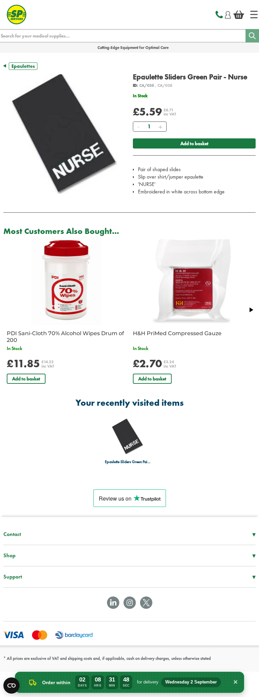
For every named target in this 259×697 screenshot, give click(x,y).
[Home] (254, 14)
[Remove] (138, 126)
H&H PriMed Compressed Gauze (177, 333)
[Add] (160, 126)
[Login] (228, 14)
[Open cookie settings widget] (11, 685)
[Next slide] (251, 310)
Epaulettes (23, 66)
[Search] (252, 36)
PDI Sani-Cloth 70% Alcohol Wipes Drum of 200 (65, 336)
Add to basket (194, 143)
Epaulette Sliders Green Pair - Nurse (127, 461)
